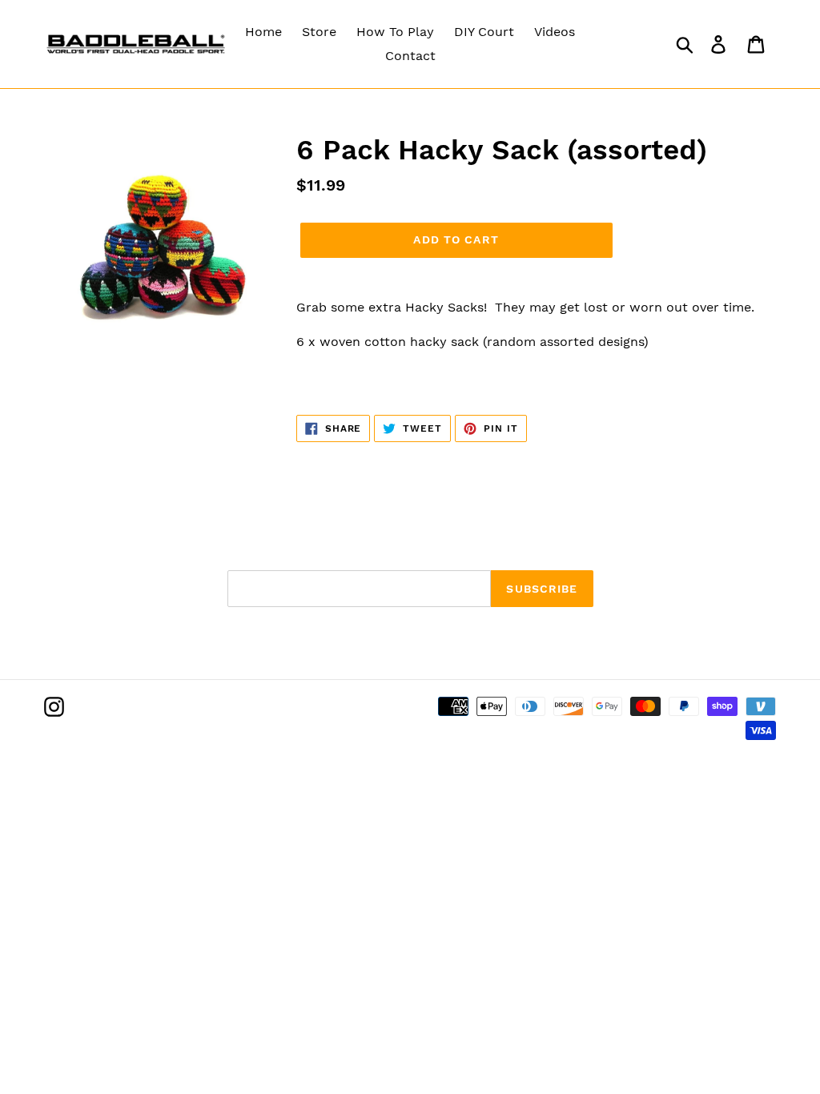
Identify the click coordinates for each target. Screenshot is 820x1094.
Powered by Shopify (213, 766)
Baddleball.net (123, 766)
